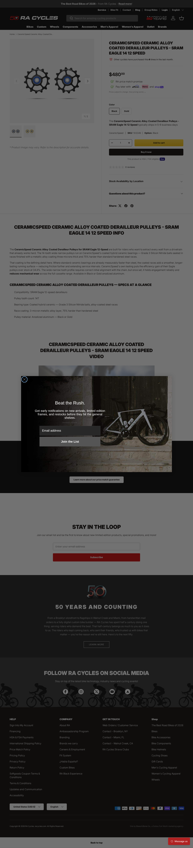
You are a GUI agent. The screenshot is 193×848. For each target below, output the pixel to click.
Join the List (70, 441)
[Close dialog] (24, 379)
